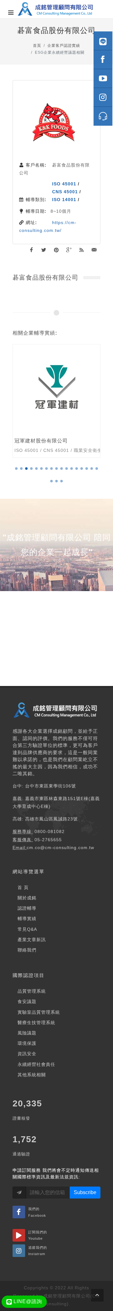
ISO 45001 (64, 183)
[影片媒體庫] (103, 78)
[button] (16, 468)
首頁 (37, 45)
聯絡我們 (27, 949)
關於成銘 (27, 897)
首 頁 (23, 887)
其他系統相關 (32, 1074)
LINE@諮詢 (27, 1301)
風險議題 (27, 1032)
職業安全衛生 (88, 450)
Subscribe (85, 1192)
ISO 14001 (64, 199)
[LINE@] (103, 40)
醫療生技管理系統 (36, 1022)
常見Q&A (27, 929)
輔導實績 (27, 918)
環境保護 (27, 1043)
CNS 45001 (65, 191)
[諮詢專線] (103, 116)
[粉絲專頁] (103, 59)
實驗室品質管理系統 (39, 1012)
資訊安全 (27, 1053)
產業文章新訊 (32, 939)
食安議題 (27, 1001)
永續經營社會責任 (36, 1064)
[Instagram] (103, 97)
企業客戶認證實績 (63, 45)
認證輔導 (27, 908)
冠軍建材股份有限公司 (41, 440)
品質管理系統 (32, 991)
